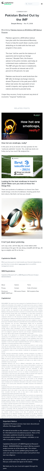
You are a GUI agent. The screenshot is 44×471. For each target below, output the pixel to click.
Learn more (22, 264)
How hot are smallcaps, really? (14, 143)
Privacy (3, 288)
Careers (16, 285)
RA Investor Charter (20, 291)
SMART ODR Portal (6, 293)
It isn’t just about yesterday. (13, 242)
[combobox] (32, 3)
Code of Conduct (32, 288)
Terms (29, 285)
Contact (16, 288)
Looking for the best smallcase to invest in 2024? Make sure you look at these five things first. (19, 183)
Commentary (22, 11)
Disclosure (4, 291)
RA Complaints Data (33, 291)
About (3, 285)
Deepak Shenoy (16, 23)
